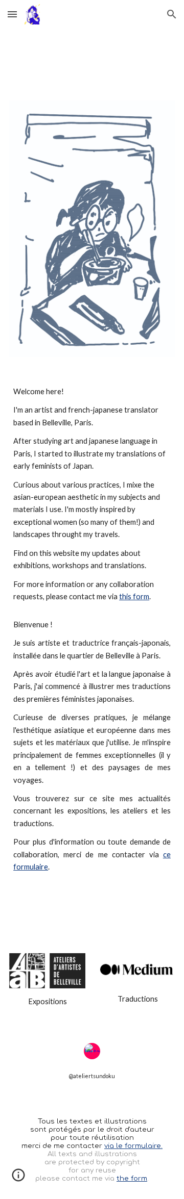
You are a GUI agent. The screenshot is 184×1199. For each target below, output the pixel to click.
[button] (12, 14)
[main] (92, 629)
